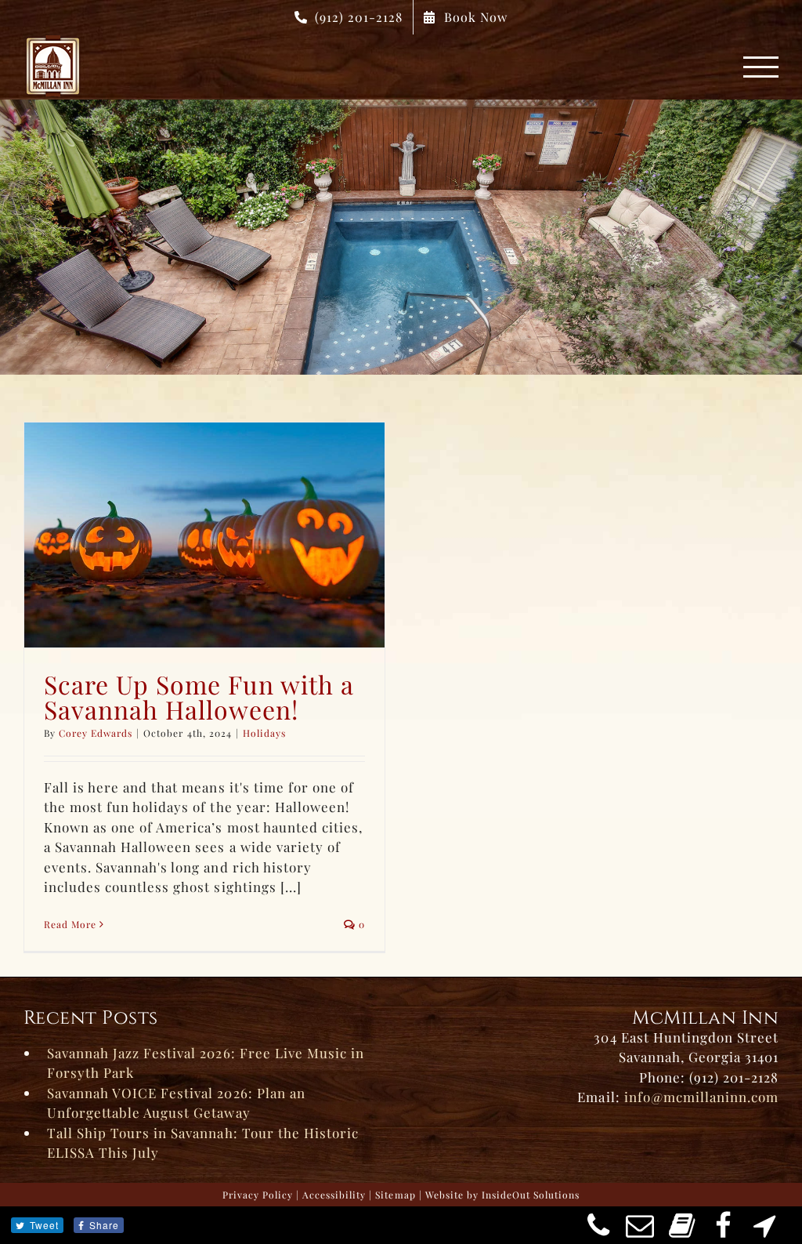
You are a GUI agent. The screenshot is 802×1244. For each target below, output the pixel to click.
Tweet (44, 1224)
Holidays (264, 733)
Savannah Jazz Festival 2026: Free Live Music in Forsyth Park (205, 1063)
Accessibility (334, 1194)
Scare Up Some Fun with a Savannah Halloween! (199, 696)
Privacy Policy (257, 1194)
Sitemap (395, 1194)
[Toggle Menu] (761, 67)
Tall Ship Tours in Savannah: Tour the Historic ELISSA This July (203, 1143)
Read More (70, 924)
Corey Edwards (95, 733)
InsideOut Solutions (531, 1194)
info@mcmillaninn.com (701, 1096)
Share (104, 1224)
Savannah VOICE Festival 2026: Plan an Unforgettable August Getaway (176, 1103)
